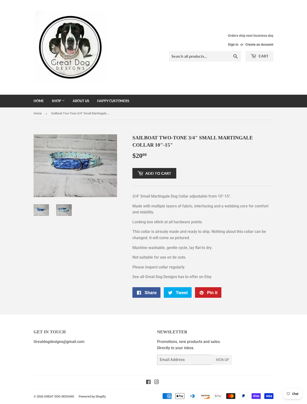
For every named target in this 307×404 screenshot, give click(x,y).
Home (39, 101)
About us (81, 101)
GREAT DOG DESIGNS (59, 396)
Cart (263, 56)
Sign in (233, 44)
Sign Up (222, 360)
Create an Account (259, 44)
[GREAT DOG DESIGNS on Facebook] (148, 382)
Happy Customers (113, 101)
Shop (57, 101)
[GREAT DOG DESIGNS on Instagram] (156, 382)
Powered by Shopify (92, 396)
